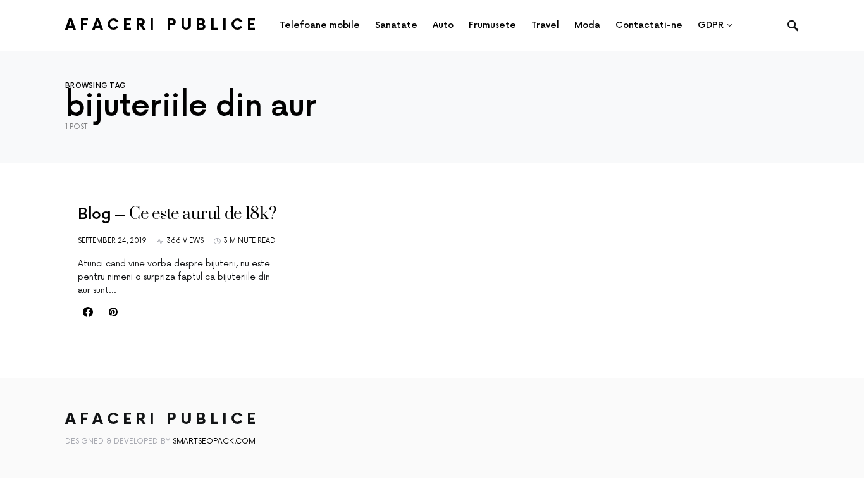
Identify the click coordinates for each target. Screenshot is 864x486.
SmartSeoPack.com (214, 441)
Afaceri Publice (162, 25)
